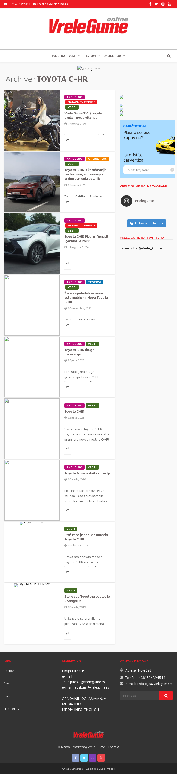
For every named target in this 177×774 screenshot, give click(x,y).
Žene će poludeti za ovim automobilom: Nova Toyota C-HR (86, 297)
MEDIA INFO (72, 704)
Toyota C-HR (74, 411)
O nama (64, 747)
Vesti (73, 56)
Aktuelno (74, 97)
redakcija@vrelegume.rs (91, 687)
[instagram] (163, 4)
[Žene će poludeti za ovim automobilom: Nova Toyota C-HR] (32, 305)
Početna (58, 56)
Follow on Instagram (149, 223)
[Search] (169, 56)
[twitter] (156, 4)
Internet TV (11, 708)
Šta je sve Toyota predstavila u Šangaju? (87, 598)
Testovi (9, 671)
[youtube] (169, 4)
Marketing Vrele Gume (89, 747)
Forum (8, 696)
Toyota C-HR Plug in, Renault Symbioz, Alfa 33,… (86, 238)
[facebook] (150, 4)
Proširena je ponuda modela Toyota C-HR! (86, 537)
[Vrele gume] (88, 28)
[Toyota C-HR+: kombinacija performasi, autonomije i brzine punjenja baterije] (32, 182)
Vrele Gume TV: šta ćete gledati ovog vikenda (83, 115)
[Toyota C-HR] (32, 428)
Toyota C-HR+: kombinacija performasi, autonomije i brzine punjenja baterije (85, 174)
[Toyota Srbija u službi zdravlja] (32, 490)
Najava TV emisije (81, 102)
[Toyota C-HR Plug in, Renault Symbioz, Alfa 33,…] (32, 243)
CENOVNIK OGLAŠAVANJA (84, 698)
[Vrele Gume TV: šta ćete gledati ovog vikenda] (32, 120)
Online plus (112, 56)
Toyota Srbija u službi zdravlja (87, 473)
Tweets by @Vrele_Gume (141, 248)
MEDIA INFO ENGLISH (80, 709)
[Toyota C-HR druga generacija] (32, 367)
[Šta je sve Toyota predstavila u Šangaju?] (32, 585)
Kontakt (113, 747)
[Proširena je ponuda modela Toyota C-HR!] (32, 523)
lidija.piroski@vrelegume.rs (83, 682)
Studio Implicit (106, 768)
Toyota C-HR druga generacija (79, 352)
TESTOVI (90, 56)
